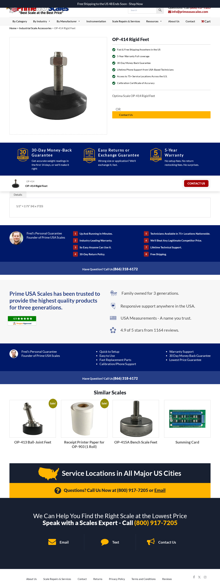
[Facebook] (194, 577)
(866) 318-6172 (125, 269)
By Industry (40, 21)
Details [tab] (18, 194)
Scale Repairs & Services (126, 21)
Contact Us (126, 114)
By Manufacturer (67, 21)
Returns (97, 578)
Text (115, 542)
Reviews (167, 578)
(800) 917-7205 (132, 490)
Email (160, 490)
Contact (190, 21)
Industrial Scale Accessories (35, 28)
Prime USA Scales (39, 8)
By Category (20, 21)
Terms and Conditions (143, 578)
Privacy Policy (117, 578)
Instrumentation (96, 21)
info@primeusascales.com (189, 12)
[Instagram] (205, 577)
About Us (173, 21)
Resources (152, 21)
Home (12, 28)
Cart (207, 21)
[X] (199, 577)
